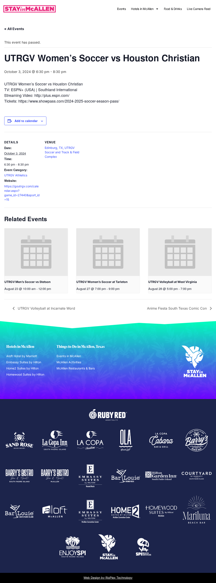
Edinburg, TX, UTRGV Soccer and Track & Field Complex (62, 152)
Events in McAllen (69, 356)
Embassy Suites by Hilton (23, 362)
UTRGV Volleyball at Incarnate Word (46, 308)
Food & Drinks (173, 9)
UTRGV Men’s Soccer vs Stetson (27, 282)
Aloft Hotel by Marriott (21, 356)
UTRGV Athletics (15, 175)
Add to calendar (26, 121)
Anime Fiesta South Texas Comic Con (177, 308)
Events (121, 9)
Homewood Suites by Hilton (25, 374)
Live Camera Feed (199, 9)
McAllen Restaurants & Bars (76, 368)
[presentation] (36, 252)
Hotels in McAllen (142, 9)
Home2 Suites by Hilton (22, 368)
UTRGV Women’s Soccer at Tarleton (102, 282)
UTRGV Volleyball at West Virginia (172, 282)
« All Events (14, 29)
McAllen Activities (69, 362)
